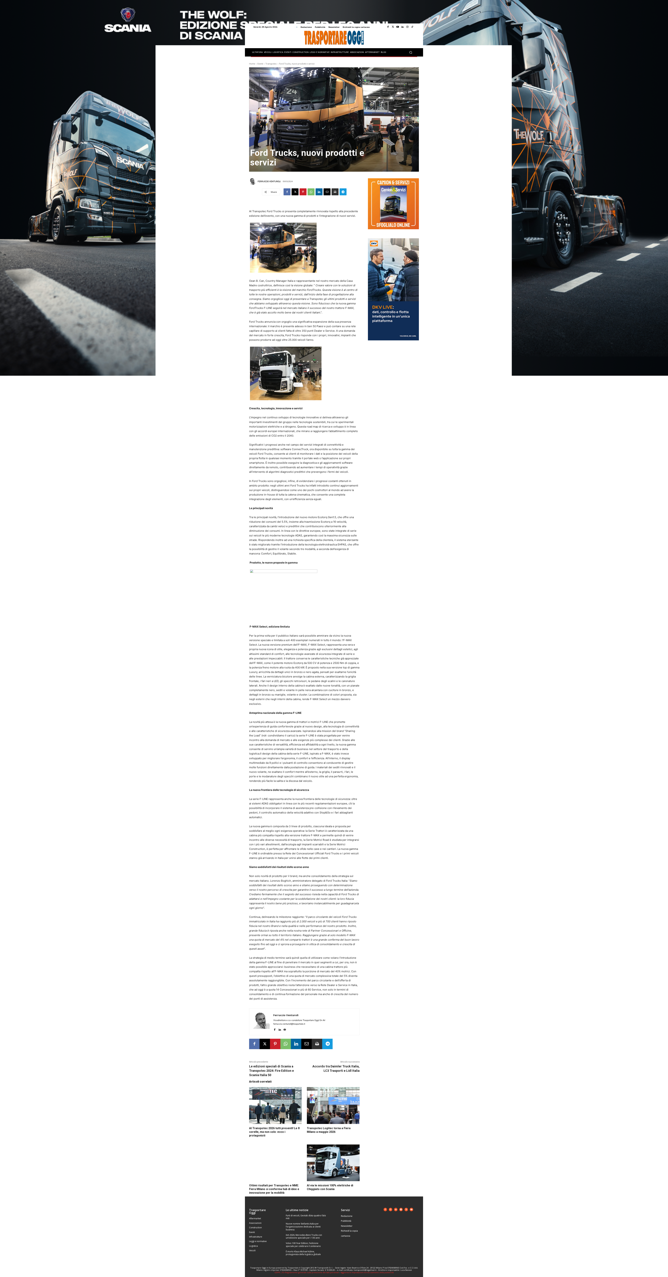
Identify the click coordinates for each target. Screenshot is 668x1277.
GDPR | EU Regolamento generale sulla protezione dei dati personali (307, 1272)
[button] (411, 52)
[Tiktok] (412, 27)
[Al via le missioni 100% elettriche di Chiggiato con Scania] (333, 1162)
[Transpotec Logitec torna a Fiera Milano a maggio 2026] (333, 1105)
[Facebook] (387, 27)
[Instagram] (407, 27)
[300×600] (393, 343)
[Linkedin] (402, 27)
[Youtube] (397, 27)
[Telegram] (343, 191)
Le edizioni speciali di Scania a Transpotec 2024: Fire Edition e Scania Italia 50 (271, 1070)
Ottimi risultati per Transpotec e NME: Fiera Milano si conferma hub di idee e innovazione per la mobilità (274, 1189)
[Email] (327, 191)
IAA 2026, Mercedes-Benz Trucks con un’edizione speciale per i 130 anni (304, 1236)
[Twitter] (392, 27)
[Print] (335, 191)
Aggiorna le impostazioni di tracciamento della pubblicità (367, 1272)
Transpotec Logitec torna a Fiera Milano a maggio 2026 (329, 1130)
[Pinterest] (303, 191)
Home (252, 63)
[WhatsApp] (311, 191)
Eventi (260, 63)
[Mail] (284, 1029)
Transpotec (271, 63)
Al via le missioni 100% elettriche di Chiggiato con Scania (330, 1187)
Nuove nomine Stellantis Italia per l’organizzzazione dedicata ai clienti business (303, 1226)
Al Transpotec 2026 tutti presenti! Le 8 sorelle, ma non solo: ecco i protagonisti (274, 1132)
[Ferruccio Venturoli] (253, 181)
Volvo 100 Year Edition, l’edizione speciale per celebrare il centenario (303, 1245)
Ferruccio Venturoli (269, 181)
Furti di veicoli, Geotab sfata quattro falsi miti (306, 1217)
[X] (295, 191)
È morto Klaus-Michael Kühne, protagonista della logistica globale (303, 1253)
